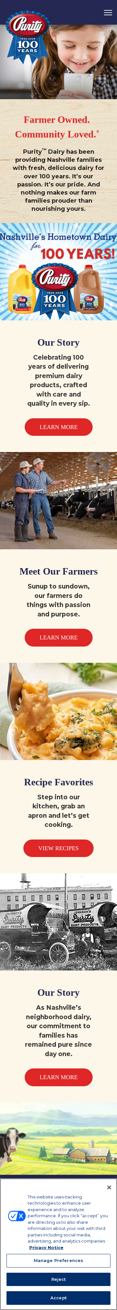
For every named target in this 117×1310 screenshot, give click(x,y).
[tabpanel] (58, 62)
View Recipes (58, 848)
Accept (58, 1297)
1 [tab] (58, 87)
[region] (58, 1244)
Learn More (59, 427)
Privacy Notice (46, 1247)
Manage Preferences (58, 1260)
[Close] (109, 1187)
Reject (58, 1279)
